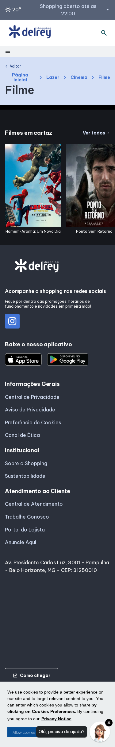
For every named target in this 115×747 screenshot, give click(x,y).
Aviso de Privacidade (30, 410)
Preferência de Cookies (33, 422)
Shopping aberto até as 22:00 (75, 10)
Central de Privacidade (32, 397)
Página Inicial (20, 77)
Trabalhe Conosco (27, 517)
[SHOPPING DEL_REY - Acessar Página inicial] (30, 32)
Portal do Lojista (25, 530)
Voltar (13, 66)
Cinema (79, 77)
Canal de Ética (22, 435)
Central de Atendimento (34, 504)
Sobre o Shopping (26, 463)
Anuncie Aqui (20, 542)
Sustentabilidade (25, 476)
